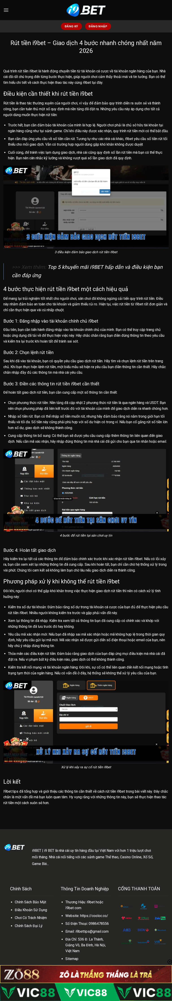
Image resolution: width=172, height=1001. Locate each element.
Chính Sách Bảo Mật (30, 902)
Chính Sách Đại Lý (29, 926)
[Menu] (6, 9)
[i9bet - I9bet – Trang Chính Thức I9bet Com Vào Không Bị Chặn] (86, 10)
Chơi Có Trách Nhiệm (31, 918)
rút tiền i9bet (27, 71)
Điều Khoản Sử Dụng (31, 910)
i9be (90, 902)
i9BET (36, 850)
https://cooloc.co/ (94, 916)
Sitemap (71, 959)
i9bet (87, 82)
